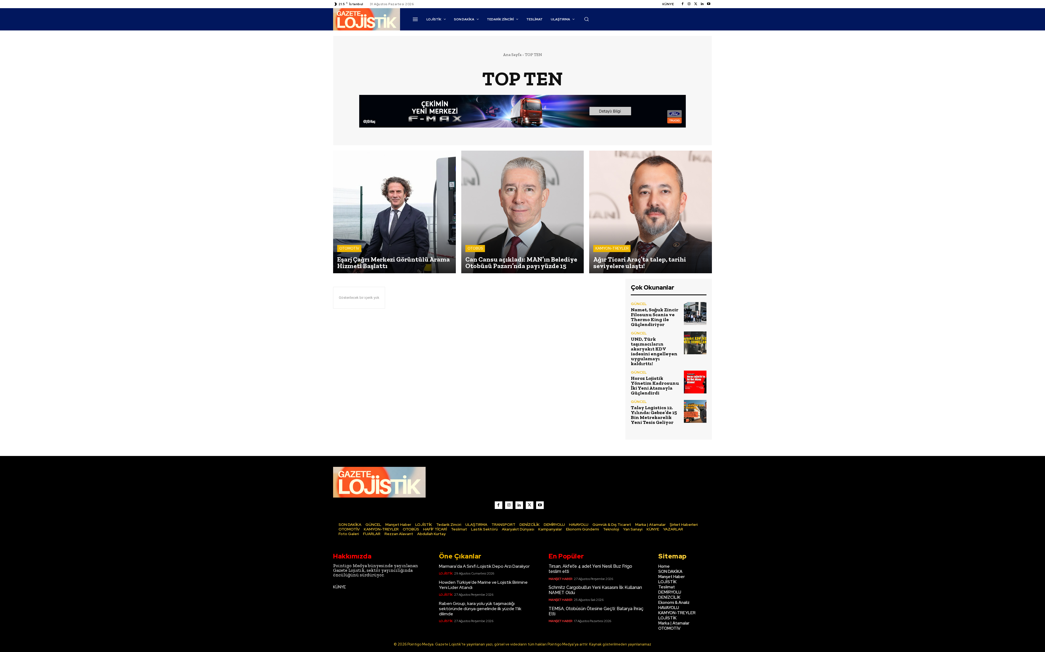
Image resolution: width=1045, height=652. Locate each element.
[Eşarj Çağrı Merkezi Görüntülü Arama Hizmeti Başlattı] (394, 212)
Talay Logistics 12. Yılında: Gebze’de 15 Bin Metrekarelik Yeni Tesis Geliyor (654, 415)
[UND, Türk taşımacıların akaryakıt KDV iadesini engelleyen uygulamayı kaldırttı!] (695, 342)
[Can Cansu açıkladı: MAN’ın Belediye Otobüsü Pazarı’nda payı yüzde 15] (522, 212)
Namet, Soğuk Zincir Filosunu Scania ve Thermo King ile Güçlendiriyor (654, 317)
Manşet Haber (561, 579)
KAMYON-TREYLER (611, 248)
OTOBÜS (475, 248)
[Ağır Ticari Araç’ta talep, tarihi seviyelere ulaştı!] (650, 212)
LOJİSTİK (446, 573)
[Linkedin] (702, 4)
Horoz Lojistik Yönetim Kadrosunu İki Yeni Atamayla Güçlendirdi (655, 385)
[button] (586, 19)
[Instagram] (689, 4)
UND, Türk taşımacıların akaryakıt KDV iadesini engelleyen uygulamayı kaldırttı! (654, 351)
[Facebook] (682, 4)
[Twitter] (695, 4)
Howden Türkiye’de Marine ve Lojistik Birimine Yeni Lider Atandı (483, 584)
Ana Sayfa (512, 54)
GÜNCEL (639, 304)
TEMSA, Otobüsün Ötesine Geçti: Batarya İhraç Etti (596, 611)
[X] (529, 505)
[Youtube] (708, 4)
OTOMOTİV (349, 248)
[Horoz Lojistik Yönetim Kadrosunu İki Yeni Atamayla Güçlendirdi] (695, 382)
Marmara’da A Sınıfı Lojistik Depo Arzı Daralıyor (484, 566)
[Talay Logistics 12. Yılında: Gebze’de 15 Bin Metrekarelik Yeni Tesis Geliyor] (695, 411)
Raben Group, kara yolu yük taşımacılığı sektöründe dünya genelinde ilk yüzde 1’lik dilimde (480, 609)
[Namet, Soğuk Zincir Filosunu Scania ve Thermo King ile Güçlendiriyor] (695, 313)
